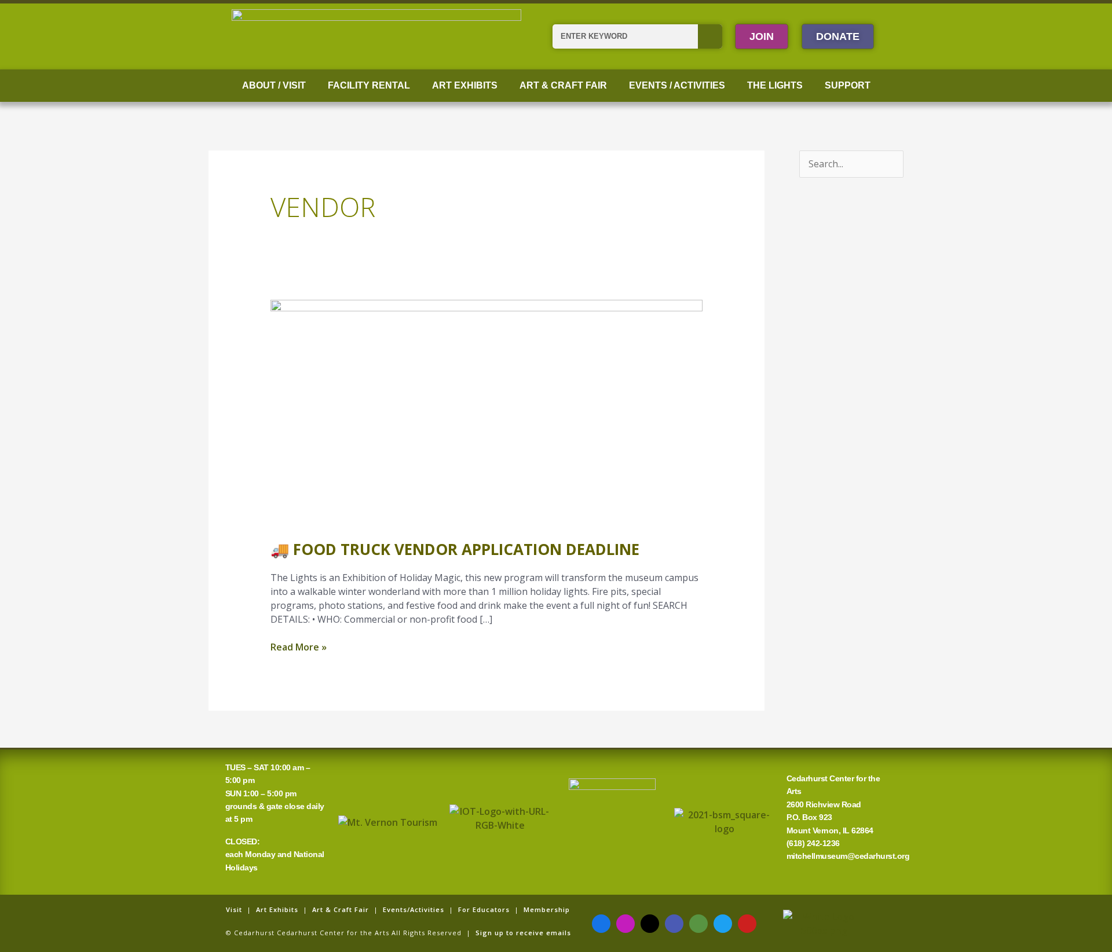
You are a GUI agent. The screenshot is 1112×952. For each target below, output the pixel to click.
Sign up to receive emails (523, 932)
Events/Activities (413, 909)
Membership (547, 909)
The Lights (775, 85)
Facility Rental (369, 85)
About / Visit (274, 85)
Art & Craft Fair (563, 85)
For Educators (484, 909)
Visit (234, 909)
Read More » (298, 646)
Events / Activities (677, 85)
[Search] (710, 36)
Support (847, 85)
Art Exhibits (465, 85)
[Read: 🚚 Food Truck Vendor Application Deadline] (486, 411)
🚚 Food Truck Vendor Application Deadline (454, 549)
